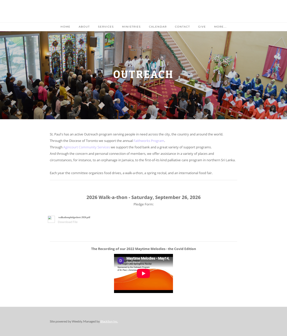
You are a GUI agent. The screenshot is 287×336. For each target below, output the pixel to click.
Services (106, 26)
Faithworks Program (149, 140)
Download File (68, 222)
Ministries (131, 26)
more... (220, 26)
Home (65, 26)
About (84, 26)
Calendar (158, 26)
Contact (182, 26)
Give (202, 26)
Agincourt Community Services (87, 147)
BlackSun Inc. (109, 321)
